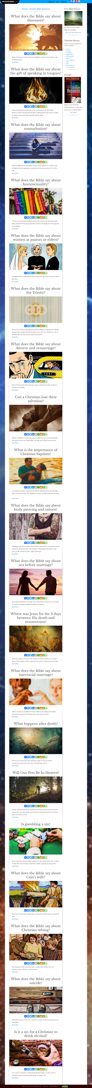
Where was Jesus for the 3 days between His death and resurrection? (36, 618)
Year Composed (70, 67)
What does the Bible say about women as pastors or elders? (36, 238)
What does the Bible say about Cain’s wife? (36, 875)
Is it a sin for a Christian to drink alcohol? (35, 1034)
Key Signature (70, 56)
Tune (67, 63)
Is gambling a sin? (35, 824)
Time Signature (70, 60)
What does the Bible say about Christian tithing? (36, 928)
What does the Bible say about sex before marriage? (36, 563)
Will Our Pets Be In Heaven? (35, 773)
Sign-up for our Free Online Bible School (31, 1086)
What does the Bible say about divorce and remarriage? (36, 346)
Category (68, 51)
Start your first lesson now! (73, 32)
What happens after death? (36, 724)
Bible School (52, 2)
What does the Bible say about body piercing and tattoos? (36, 507)
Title (67, 61)
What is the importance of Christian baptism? (35, 452)
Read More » (15, 62)
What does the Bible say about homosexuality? (36, 182)
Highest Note (70, 54)
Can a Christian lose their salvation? (36, 399)
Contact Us (63, 2)
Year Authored (70, 65)
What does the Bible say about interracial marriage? (36, 673)
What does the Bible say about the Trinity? (36, 291)
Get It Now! (73, 112)
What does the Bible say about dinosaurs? (36, 18)
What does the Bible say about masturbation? (36, 127)
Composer (69, 52)
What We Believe (54, 1086)
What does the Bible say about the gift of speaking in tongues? (35, 71)
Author (68, 49)
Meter (68, 58)
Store (57, 2)
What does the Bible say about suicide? (36, 981)
